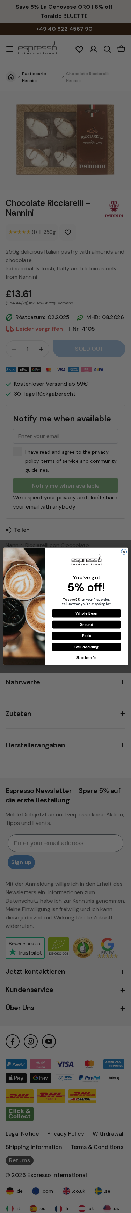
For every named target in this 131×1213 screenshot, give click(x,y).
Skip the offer (86, 658)
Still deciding (86, 647)
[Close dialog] (123, 552)
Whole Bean (86, 613)
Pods (86, 635)
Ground (86, 624)
